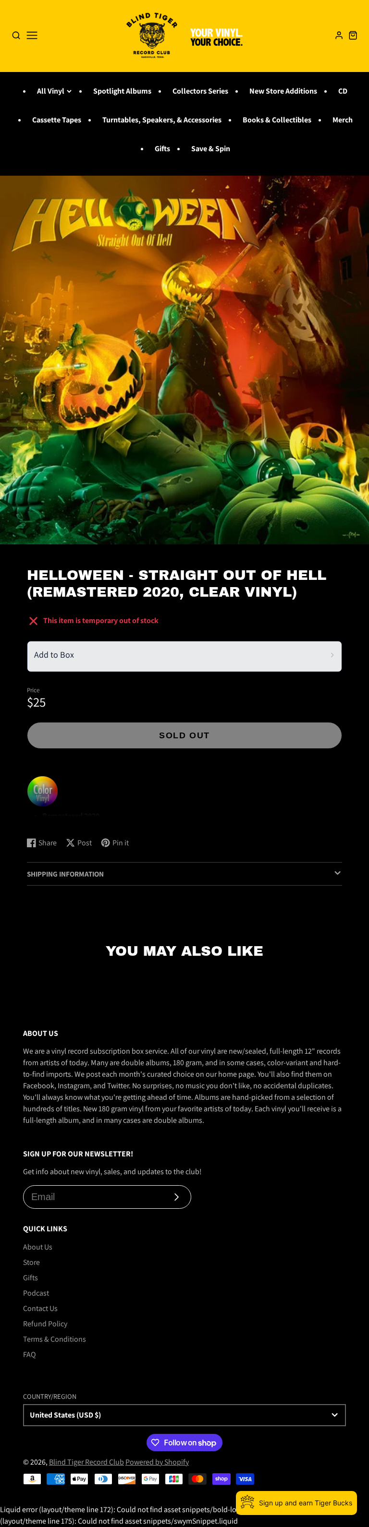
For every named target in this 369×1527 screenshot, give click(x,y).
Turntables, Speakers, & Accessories (161, 120)
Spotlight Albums (122, 91)
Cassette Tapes (56, 120)
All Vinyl (50, 91)
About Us (37, 1247)
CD (342, 91)
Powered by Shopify (157, 1462)
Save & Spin (210, 149)
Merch (342, 120)
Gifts (162, 149)
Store (31, 1262)
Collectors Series (200, 91)
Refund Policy (45, 1324)
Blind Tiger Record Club (86, 1462)
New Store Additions (283, 91)
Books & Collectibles (277, 120)
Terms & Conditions (54, 1339)
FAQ (29, 1354)
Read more (46, 820)
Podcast (36, 1293)
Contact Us (40, 1308)
